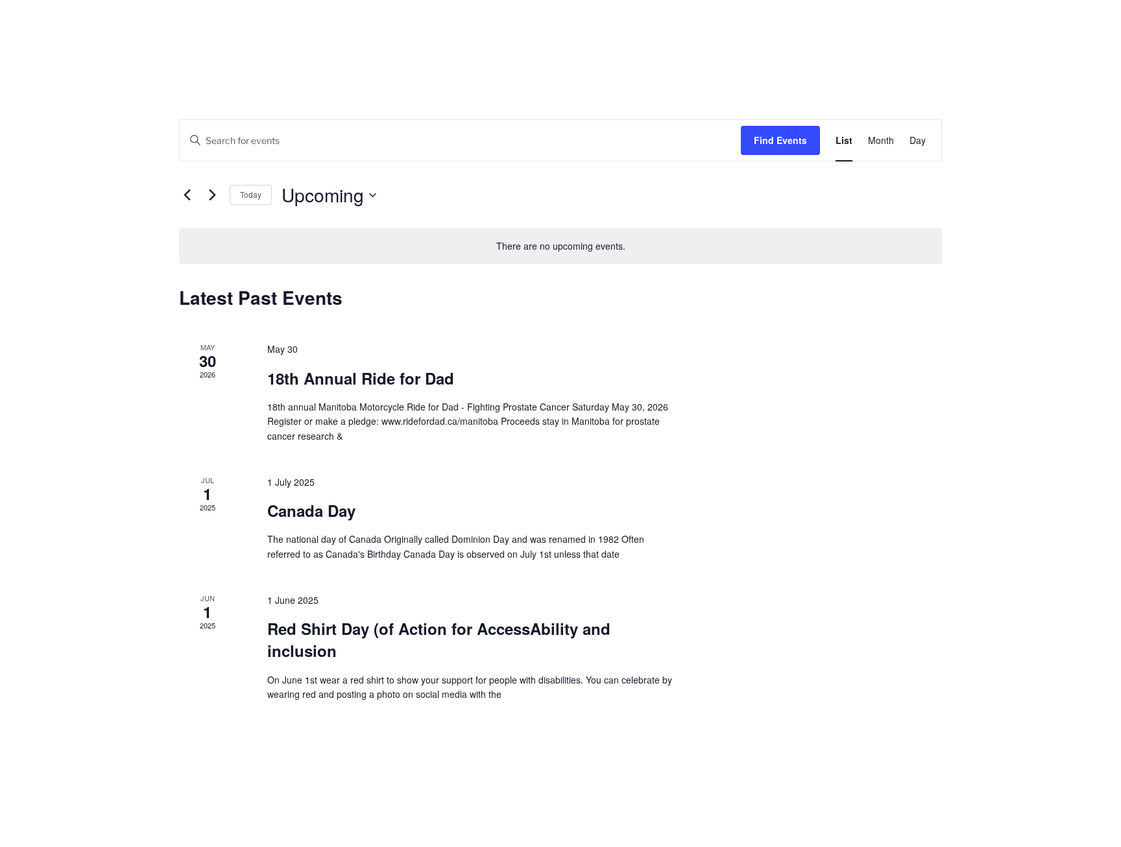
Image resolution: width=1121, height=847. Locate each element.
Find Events (780, 140)
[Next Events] (212, 195)
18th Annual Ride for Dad (360, 378)
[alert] (560, 246)
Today (250, 194)
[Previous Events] (187, 195)
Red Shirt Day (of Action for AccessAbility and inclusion (438, 639)
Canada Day (311, 510)
